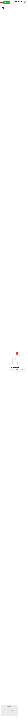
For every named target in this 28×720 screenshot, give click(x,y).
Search (6, 2)
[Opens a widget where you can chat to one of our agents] (9, 712)
